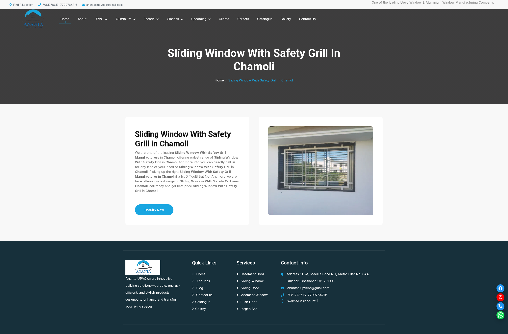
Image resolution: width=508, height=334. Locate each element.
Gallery (286, 19)
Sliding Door (249, 288)
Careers (243, 19)
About (82, 19)
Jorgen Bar (248, 309)
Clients (224, 19)
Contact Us (307, 19)
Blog (199, 288)
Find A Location (23, 4)
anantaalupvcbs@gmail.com (104, 4)
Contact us (204, 295)
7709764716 (317, 295)
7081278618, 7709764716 (59, 4)
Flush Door (248, 302)
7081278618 (296, 295)
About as (202, 281)
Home (65, 19)
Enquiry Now (154, 210)
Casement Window (254, 295)
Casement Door (252, 274)
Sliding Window (252, 281)
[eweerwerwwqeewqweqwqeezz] (33, 19)
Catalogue (264, 19)
